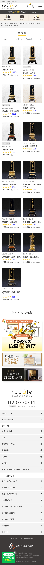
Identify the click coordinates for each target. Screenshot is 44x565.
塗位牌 (16, 25)
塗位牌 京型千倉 (30, 146)
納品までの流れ (8, 419)
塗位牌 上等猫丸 (9, 184)
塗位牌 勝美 (7, 150)
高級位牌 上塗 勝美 (11, 257)
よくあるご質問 (8, 519)
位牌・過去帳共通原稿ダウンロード (15, 469)
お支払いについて (8, 487)
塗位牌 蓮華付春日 (10, 111)
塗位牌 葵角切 (29, 73)
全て (2, 25)
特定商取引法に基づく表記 (12, 506)
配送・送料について (9, 481)
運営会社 (5, 532)
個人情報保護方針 (8, 513)
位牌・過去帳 (9, 25)
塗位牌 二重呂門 (9, 222)
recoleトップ (7, 413)
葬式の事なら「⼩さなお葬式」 (10, 23)
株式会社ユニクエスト (25, 546)
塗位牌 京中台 (29, 108)
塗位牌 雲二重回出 (31, 257)
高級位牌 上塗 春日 (32, 222)
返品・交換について (9, 494)
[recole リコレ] (22, 393)
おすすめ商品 (27, 66)
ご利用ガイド (7, 500)
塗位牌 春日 (7, 70)
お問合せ (5, 526)
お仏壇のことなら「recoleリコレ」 (30, 23)
